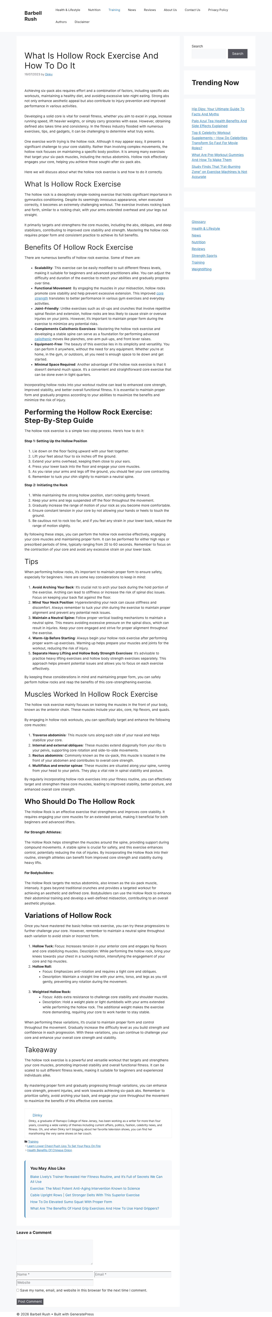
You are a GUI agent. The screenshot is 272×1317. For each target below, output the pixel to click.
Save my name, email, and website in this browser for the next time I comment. (83, 1290)
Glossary (199, 222)
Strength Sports (204, 256)
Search (197, 46)
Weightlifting (201, 269)
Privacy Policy (218, 10)
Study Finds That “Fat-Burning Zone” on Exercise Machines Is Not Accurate (219, 172)
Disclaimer (82, 22)
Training (114, 10)
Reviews (150, 10)
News (132, 10)
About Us (170, 10)
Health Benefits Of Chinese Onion (49, 1150)
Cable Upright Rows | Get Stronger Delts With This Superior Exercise (85, 1195)
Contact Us (192, 10)
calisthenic (43, 339)
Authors (61, 22)
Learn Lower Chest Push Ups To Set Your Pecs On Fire (64, 1146)
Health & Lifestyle (68, 10)
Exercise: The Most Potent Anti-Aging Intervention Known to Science (85, 1188)
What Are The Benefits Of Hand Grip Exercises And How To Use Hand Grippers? (94, 1208)
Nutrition (94, 10)
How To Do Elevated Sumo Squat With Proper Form (71, 1202)
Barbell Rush (33, 16)
